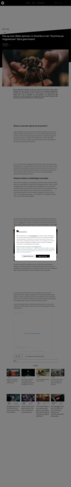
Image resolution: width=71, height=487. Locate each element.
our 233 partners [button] (33, 236)
